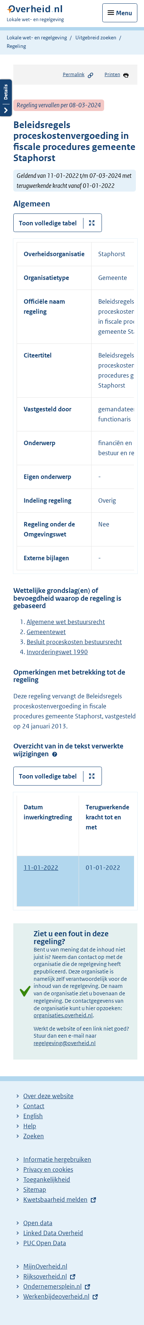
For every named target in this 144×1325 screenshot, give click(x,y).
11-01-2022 (41, 868)
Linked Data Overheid (53, 1233)
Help (29, 1126)
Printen (112, 74)
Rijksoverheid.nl (45, 1276)
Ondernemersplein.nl (52, 1286)
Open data (37, 1223)
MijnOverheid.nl (45, 1266)
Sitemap (34, 1189)
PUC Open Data (44, 1243)
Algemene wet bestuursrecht (66, 622)
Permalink (74, 74)
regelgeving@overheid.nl (65, 1043)
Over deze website (48, 1096)
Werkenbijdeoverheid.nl (56, 1296)
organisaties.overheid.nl (63, 1015)
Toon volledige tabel (48, 223)
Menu (124, 13)
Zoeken (33, 1136)
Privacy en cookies (48, 1169)
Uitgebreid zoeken (95, 37)
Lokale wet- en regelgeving (37, 37)
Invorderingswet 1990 (57, 652)
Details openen (6, 97)
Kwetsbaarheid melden (55, 1199)
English (33, 1116)
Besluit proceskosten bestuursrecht (74, 642)
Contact (33, 1106)
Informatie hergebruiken (57, 1159)
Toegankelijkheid (46, 1179)
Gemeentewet (46, 632)
